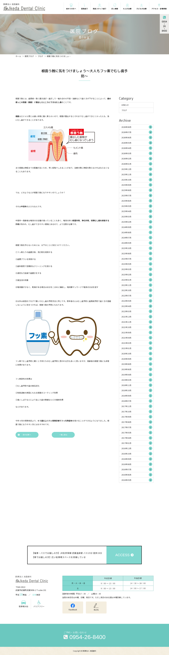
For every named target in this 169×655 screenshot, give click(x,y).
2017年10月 (136, 411)
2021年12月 (136, 316)
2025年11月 (136, 174)
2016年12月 (136, 448)
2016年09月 (136, 458)
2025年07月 (136, 195)
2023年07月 (136, 258)
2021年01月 (136, 348)
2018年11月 (136, 385)
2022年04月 (136, 306)
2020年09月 (136, 358)
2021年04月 (136, 337)
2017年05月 (136, 432)
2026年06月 (136, 137)
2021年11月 (136, 322)
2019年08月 (136, 364)
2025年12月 (136, 169)
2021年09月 (136, 332)
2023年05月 (136, 264)
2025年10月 (136, 179)
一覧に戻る (63, 435)
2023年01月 (136, 279)
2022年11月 (136, 285)
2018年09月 (136, 395)
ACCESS (122, 555)
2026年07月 (136, 132)
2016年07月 (136, 469)
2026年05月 (136, 142)
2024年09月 (136, 227)
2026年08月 (136, 127)
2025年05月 (136, 206)
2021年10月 (136, 327)
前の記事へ (27, 435)
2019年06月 (136, 369)
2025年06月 (136, 200)
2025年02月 (136, 221)
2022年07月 (136, 295)
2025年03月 (136, 216)
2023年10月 (136, 248)
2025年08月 (136, 190)
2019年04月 (136, 374)
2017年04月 (136, 437)
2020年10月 (136, 353)
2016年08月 (136, 464)
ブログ (40, 56)
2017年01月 (136, 443)
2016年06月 (136, 474)
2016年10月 (136, 453)
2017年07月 (136, 427)
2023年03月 (136, 269)
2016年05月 (136, 480)
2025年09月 (136, 185)
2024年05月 (136, 242)
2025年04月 (136, 211)
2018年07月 (136, 401)
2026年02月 (136, 158)
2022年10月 (136, 290)
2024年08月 (136, 232)
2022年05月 (136, 300)
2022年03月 (136, 311)
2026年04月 (136, 148)
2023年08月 (136, 253)
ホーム (18, 56)
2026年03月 (136, 153)
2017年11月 (136, 406)
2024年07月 (136, 237)
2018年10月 (136, 390)
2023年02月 (136, 274)
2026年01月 (136, 163)
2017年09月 (136, 416)
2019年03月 (136, 379)
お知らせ (125, 105)
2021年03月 (136, 343)
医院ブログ (29, 56)
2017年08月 (136, 422)
